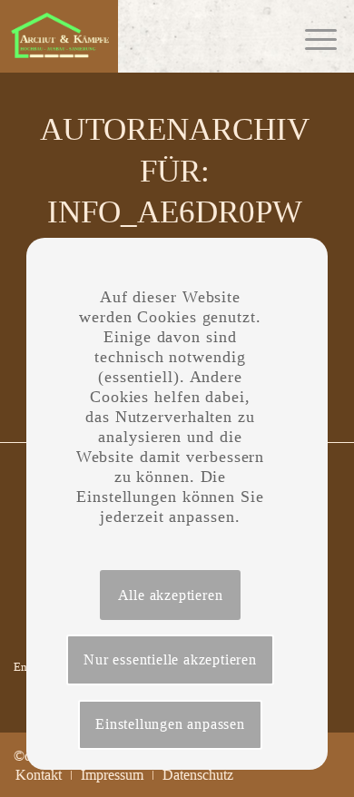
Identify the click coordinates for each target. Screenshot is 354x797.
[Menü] (312, 36)
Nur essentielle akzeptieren (170, 659)
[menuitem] (38, 775)
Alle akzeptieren (170, 595)
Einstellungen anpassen (170, 724)
